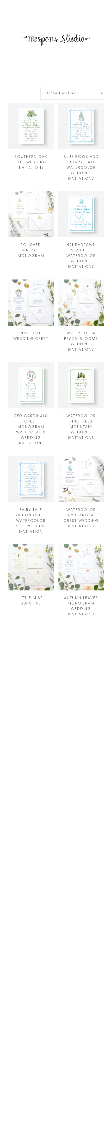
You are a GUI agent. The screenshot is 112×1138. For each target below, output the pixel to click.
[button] (56, 7)
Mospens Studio (56, 40)
